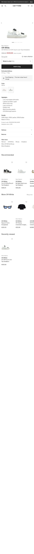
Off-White (5, 48)
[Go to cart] (31, 5)
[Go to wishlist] (28, 5)
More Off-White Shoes (7, 144)
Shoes (17, 142)
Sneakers (24, 142)
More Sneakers (5, 146)
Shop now (30, 194)
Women (3, 142)
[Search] (5, 5)
